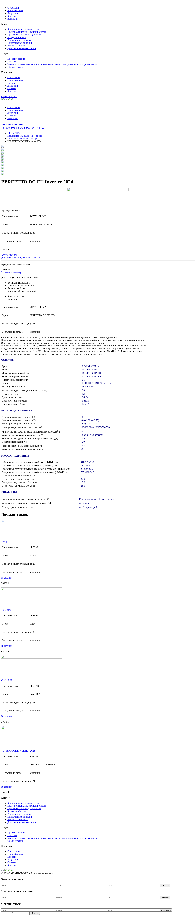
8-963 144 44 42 (34, 127)
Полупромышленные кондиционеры (26, 32)
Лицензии (12, 13)
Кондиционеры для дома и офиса (24, 29)
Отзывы (11, 88)
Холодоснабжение (16, 37)
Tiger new (6, 609)
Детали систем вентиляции (21, 48)
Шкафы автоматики (17, 45)
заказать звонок (12, 124)
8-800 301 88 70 (13, 127)
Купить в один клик (33, 257)
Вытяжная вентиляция (19, 40)
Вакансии (12, 18)
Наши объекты (15, 10)
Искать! (34, 913)
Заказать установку (11, 272)
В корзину (6, 577)
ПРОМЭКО (13, 133)
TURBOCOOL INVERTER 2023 (18, 750)
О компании (13, 7)
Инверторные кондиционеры (22, 138)
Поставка (12, 61)
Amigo (4, 541)
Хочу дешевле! (9, 255)
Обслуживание (15, 67)
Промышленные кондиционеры (24, 34)
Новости (11, 83)
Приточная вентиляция (19, 43)
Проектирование (16, 58)
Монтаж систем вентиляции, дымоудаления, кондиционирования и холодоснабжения (52, 64)
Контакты (12, 16)
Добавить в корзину (11, 257)
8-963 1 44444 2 (9, 96)
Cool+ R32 (6, 680)
